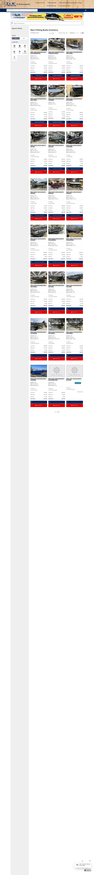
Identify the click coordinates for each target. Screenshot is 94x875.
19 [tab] (64, 19)
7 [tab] (41, 19)
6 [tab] (39, 19)
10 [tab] (47, 19)
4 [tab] (35, 19)
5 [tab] (37, 19)
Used (24, 38)
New (16, 38)
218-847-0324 (41, 3)
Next (81, 17)
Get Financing (52, 6)
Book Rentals (52, 3)
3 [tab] (33, 19)
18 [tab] (62, 19)
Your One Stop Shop (64, 6)
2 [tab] (31, 19)
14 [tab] (54, 19)
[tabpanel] (47, 16)
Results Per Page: (62, 32)
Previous (15, 17)
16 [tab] (58, 19)
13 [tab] (52, 19)
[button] (38, 75)
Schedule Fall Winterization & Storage (71, 3)
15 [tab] (56, 19)
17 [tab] (60, 19)
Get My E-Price (39, 78)
